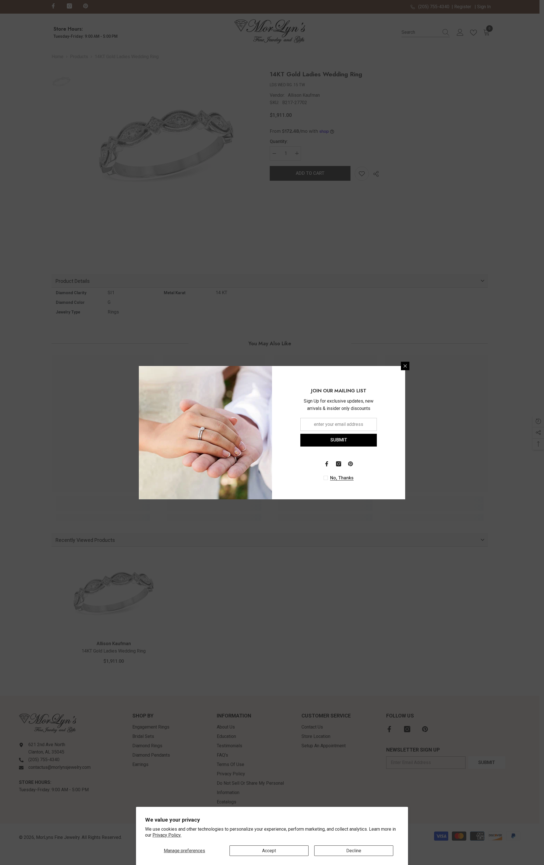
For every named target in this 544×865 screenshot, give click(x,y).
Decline (353, 850)
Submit (338, 440)
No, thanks (342, 478)
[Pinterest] (350, 464)
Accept (269, 850)
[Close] (405, 366)
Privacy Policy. (166, 835)
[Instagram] (339, 464)
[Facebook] (327, 464)
